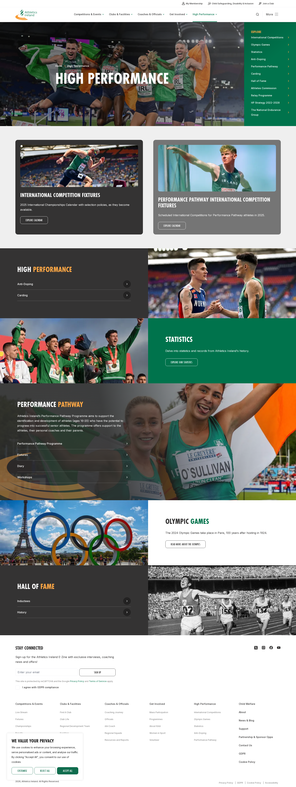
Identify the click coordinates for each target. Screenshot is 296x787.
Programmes (156, 719)
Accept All (67, 771)
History (21, 612)
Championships (23, 726)
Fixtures (22, 455)
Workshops (24, 477)
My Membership (194, 3)
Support (243, 728)
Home (58, 65)
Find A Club (65, 712)
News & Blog (246, 720)
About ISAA (155, 726)
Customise (22, 771)
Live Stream (21, 712)
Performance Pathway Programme (39, 443)
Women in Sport (157, 733)
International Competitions (207, 712)
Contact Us (245, 745)
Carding (22, 295)
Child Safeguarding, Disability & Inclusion (232, 3)
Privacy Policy (77, 681)
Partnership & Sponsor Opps (256, 737)
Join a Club (268, 3)
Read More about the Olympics (185, 544)
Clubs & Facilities (70, 703)
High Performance (78, 65)
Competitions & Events (29, 703)
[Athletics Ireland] (26, 14)
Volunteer (154, 740)
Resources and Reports (117, 740)
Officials (109, 719)
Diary (20, 466)
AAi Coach (110, 726)
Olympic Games (202, 719)
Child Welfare (247, 703)
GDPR (242, 753)
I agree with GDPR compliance (40, 687)
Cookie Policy (247, 761)
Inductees (23, 601)
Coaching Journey (114, 712)
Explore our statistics (181, 362)
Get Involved (157, 703)
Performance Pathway (205, 740)
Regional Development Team (75, 726)
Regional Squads (113, 733)
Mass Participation (158, 712)
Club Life (64, 719)
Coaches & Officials (117, 703)
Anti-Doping (25, 284)
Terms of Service (98, 681)
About (242, 712)
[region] (45, 756)
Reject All (45, 771)
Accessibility (271, 782)
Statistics (198, 726)
